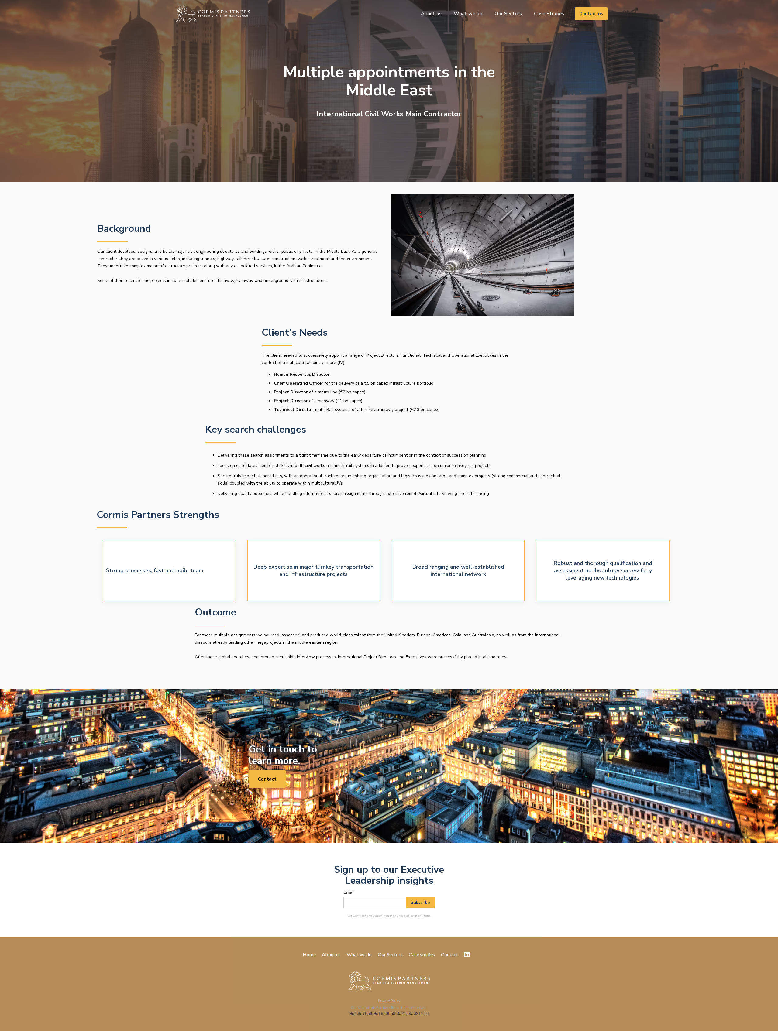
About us (431, 13)
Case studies (422, 954)
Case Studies (549, 13)
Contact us (591, 13)
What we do (468, 13)
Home (309, 954)
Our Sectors (508, 13)
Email (349, 892)
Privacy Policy (389, 1000)
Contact (267, 779)
